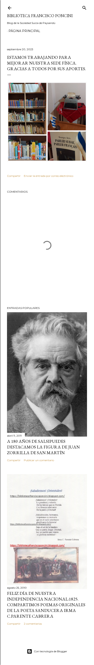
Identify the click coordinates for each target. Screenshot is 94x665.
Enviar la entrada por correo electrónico (48, 175)
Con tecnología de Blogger (50, 651)
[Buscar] (84, 7)
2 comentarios (33, 623)
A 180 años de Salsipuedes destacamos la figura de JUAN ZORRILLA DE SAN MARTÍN (43, 446)
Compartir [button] (14, 175)
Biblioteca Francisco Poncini (40, 15)
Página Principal (24, 31)
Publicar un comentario (39, 460)
